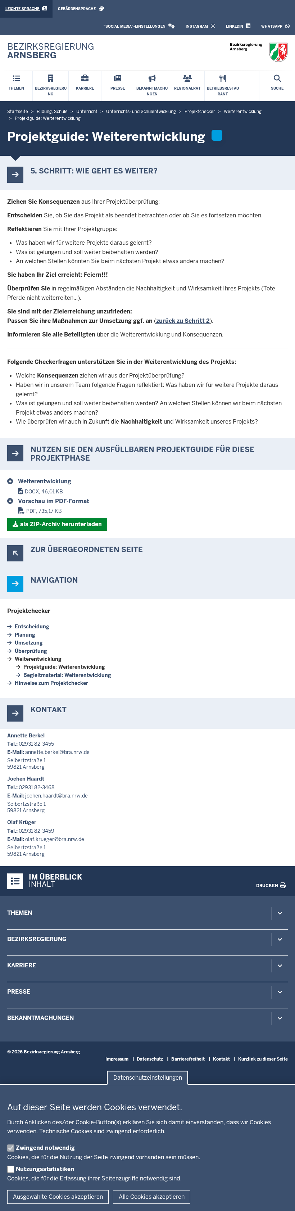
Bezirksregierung (37, 939)
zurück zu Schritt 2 (183, 321)
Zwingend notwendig (45, 1148)
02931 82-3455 (36, 744)
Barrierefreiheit (188, 1059)
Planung (25, 635)
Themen (19, 913)
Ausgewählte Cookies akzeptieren (58, 1197)
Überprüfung (31, 651)
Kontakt (221, 1059)
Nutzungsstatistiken (45, 1169)
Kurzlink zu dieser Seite (263, 1059)
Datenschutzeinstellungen (147, 1077)
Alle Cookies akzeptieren (152, 1197)
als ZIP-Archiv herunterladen (61, 524)
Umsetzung (29, 643)
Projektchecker (28, 611)
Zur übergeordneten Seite (87, 549)
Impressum (116, 1059)
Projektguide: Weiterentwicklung (64, 667)
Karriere (21, 965)
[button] (139, 26)
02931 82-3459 (36, 831)
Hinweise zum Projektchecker (51, 683)
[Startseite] (259, 52)
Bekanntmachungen (40, 1018)
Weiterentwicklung (38, 659)
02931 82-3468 (37, 787)
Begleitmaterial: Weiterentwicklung (67, 675)
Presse (18, 991)
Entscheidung (32, 626)
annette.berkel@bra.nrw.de (57, 752)
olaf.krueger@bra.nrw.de (54, 839)
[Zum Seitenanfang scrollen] (280, 1198)
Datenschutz (150, 1059)
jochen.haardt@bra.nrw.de (56, 795)
